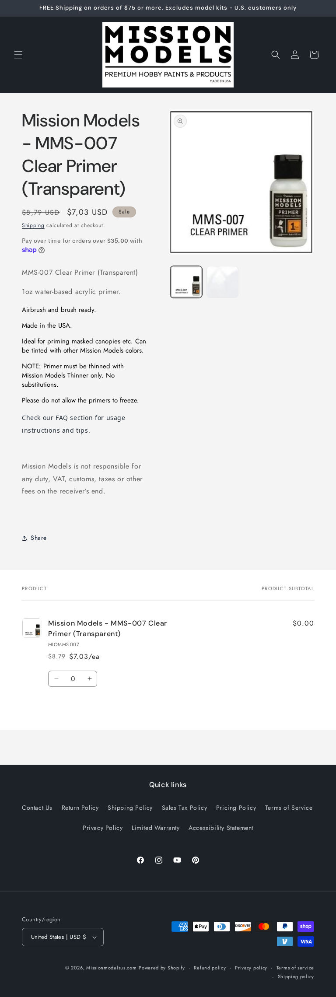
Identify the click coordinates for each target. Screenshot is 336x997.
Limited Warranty (156, 827)
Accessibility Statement (221, 827)
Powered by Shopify (162, 967)
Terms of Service (289, 807)
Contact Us (37, 807)
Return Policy (80, 807)
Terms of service (295, 967)
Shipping (33, 225)
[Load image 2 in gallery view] (222, 282)
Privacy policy (251, 967)
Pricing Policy (236, 807)
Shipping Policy (130, 807)
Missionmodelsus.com (111, 967)
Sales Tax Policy (184, 807)
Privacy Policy (102, 827)
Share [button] (39, 537)
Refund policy (210, 967)
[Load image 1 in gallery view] (186, 282)
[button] (18, 54)
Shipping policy (296, 976)
